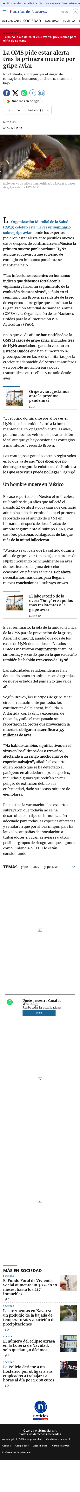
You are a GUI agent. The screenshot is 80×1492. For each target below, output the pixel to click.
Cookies (6, 1445)
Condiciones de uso (56, 1439)
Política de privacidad (30, 1439)
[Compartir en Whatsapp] (24, 93)
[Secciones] (4, 12)
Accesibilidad (40, 1445)
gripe (24, 866)
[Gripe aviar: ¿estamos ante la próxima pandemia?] (14, 397)
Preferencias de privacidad (16, 1452)
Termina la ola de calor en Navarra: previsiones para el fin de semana (40, 39)
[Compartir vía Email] (41, 93)
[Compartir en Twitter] (15, 93)
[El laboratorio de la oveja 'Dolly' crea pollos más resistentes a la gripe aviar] (14, 602)
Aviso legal (8, 1439)
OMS (36, 866)
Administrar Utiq (61, 1445)
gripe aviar (51, 866)
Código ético (22, 1445)
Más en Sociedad (22, 1270)
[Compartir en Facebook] (6, 93)
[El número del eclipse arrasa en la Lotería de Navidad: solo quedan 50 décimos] (68, 1343)
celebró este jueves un (37, 227)
